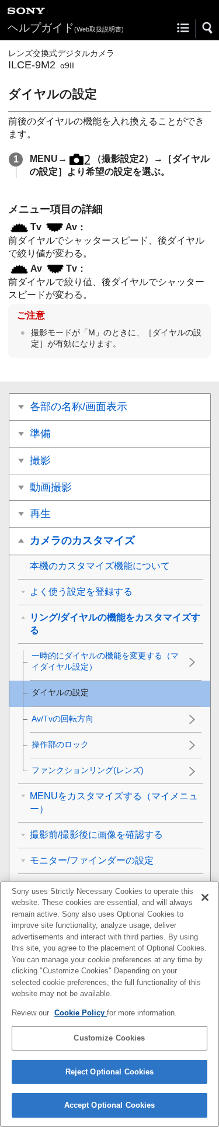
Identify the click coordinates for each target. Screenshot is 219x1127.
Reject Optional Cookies (109, 1071)
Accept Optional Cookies (109, 1105)
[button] (208, 28)
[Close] (205, 897)
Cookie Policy (80, 1012)
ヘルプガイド (66, 28)
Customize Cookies (109, 1038)
